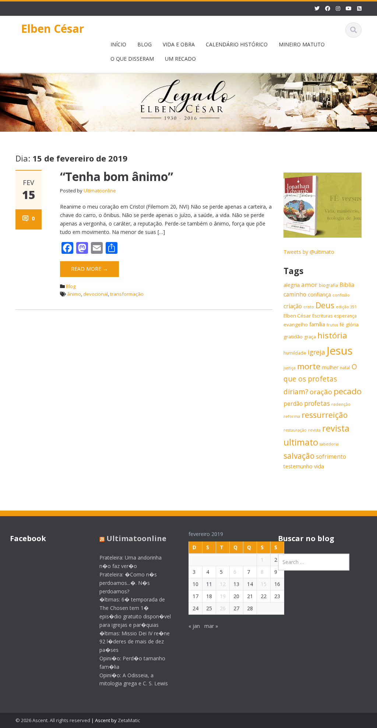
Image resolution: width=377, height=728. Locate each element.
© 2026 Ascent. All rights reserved (52, 720)
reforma (291, 416)
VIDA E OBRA (179, 44)
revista (314, 430)
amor (309, 284)
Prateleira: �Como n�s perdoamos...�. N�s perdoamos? (128, 583)
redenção (340, 404)
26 (223, 608)
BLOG (144, 44)
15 (264, 583)
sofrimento (331, 457)
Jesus (340, 350)
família (317, 324)
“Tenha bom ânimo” (116, 176)
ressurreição (325, 415)
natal (345, 368)
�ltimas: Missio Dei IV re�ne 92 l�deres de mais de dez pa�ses (134, 642)
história (332, 335)
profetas (317, 403)
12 (223, 583)
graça (310, 337)
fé (341, 324)
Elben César (52, 28)
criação (292, 306)
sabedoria (329, 444)
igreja (316, 352)
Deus (325, 305)
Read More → (89, 268)
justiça (289, 367)
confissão (341, 295)
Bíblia (346, 285)
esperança (345, 316)
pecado (348, 391)
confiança (319, 294)
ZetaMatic (129, 720)
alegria (291, 284)
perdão (293, 404)
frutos (332, 324)
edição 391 (346, 306)
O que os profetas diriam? (320, 379)
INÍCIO (118, 44)
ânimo (74, 294)
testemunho (298, 466)
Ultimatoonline (100, 190)
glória (352, 324)
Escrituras (322, 316)
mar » (211, 625)
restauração (295, 430)
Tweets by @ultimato (308, 251)
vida (319, 466)
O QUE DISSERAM (132, 58)
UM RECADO (180, 58)
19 (223, 596)
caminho (294, 294)
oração (321, 391)
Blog (70, 286)
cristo (308, 306)
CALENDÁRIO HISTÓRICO (237, 44)
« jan (194, 625)
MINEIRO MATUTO (302, 44)
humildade (294, 353)
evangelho (295, 324)
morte (308, 366)
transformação (127, 294)
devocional (95, 294)
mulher (330, 367)
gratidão (293, 336)
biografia (328, 285)
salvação (298, 456)
